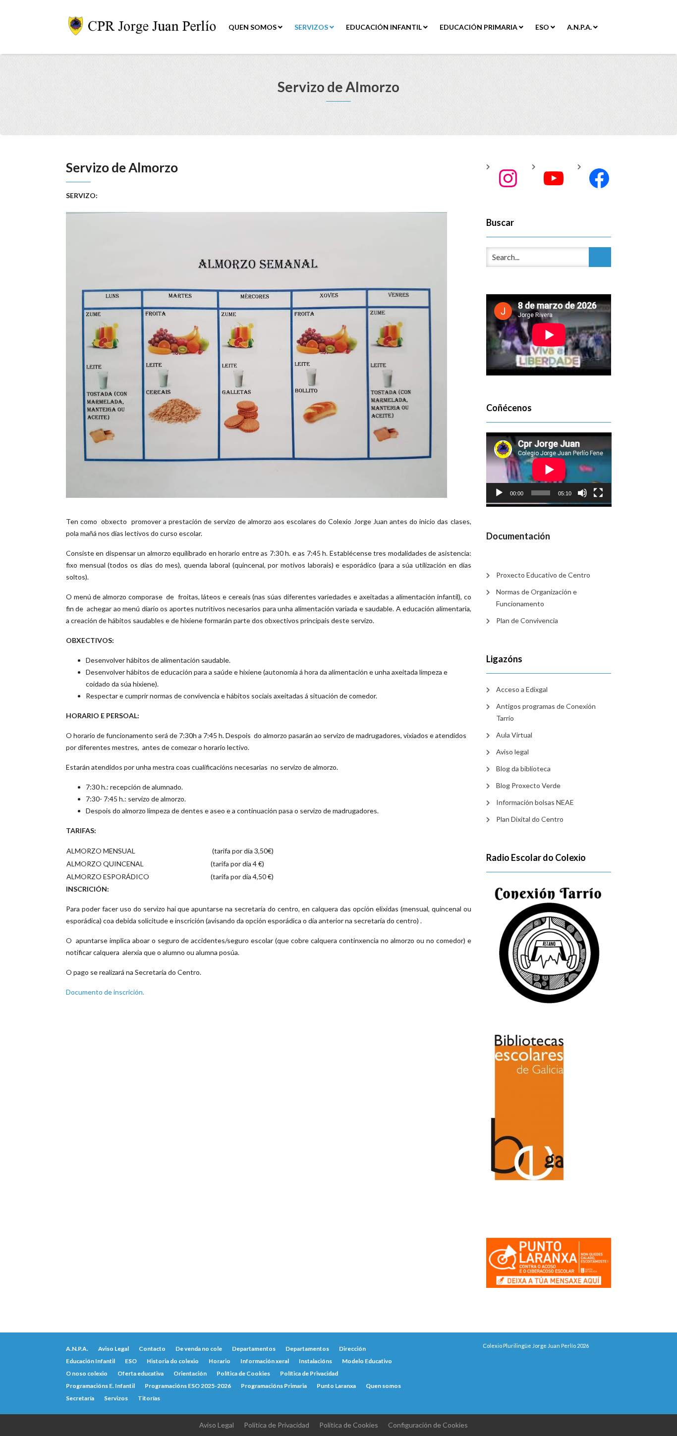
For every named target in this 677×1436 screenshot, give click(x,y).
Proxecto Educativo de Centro (543, 575)
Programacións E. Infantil (100, 1385)
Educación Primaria (479, 27)
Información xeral (264, 1361)
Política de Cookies (243, 1373)
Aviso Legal (113, 1348)
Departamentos (254, 1348)
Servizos (312, 27)
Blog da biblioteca (523, 768)
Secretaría (80, 1398)
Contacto (152, 1348)
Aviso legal (512, 751)
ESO (543, 27)
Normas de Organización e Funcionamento (536, 597)
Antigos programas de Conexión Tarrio (546, 712)
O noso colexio (87, 1373)
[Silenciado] (582, 493)
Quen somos (253, 27)
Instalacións (315, 1361)
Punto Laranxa (336, 1385)
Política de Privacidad (309, 1373)
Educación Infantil (384, 27)
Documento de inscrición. (105, 992)
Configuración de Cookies (428, 1425)
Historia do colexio (173, 1361)
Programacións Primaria (274, 1385)
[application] (549, 467)
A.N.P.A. (580, 27)
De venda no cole (198, 1348)
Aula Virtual (514, 735)
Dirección (352, 1348)
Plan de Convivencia (527, 620)
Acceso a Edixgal (522, 689)
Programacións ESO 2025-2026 (188, 1385)
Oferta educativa (140, 1373)
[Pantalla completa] (598, 493)
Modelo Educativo (367, 1361)
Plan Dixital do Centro (530, 819)
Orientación (190, 1373)
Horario (219, 1361)
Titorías (149, 1398)
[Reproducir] (499, 493)
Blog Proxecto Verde (528, 785)
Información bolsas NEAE (535, 802)
